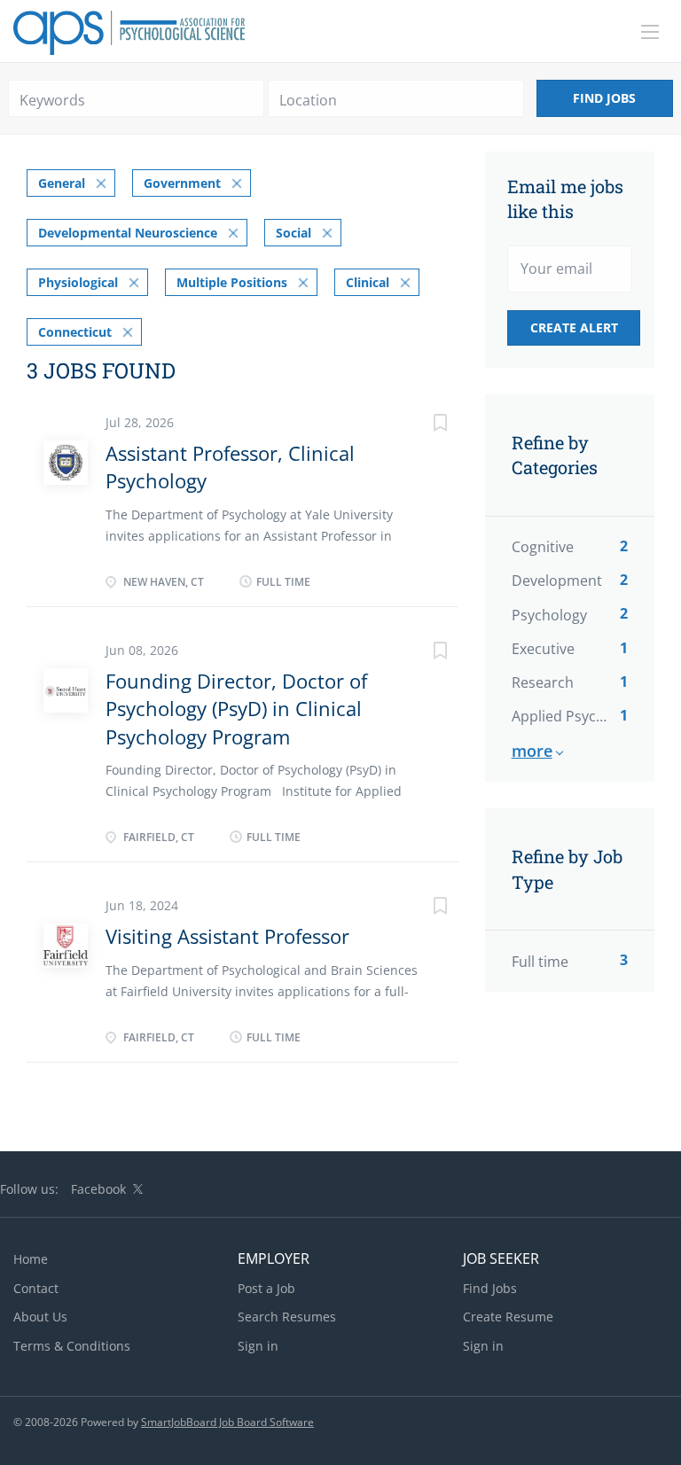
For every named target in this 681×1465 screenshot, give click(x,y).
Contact (36, 1288)
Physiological (78, 282)
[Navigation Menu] (650, 32)
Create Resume (508, 1316)
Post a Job (266, 1288)
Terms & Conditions (71, 1345)
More (532, 750)
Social (293, 232)
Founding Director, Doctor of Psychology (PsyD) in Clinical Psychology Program (236, 708)
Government (182, 183)
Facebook (98, 1189)
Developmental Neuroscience (127, 232)
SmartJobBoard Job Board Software (227, 1422)
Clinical (367, 282)
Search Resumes (287, 1316)
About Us (40, 1316)
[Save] (423, 425)
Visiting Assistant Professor (227, 936)
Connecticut (75, 331)
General (61, 183)
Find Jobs (604, 98)
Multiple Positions (231, 282)
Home (30, 1259)
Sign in (258, 1345)
